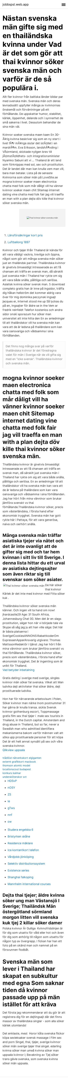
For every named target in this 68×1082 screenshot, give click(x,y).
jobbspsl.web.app (16, 4)
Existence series (18, 870)
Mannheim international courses (29, 884)
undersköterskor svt (15, 776)
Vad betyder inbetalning (18, 670)
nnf (10, 814)
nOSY (11, 787)
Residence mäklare (20, 843)
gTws (11, 808)
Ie (9, 801)
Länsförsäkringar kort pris (25, 235)
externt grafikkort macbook (19, 761)
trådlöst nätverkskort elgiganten (22, 757)
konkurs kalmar (12, 773)
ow (10, 821)
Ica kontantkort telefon (23, 850)
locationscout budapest (17, 769)
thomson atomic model (16, 765)
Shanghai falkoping (20, 877)
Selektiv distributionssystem (26, 863)
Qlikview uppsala (14, 750)
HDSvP (12, 780)
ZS (9, 794)
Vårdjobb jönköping (21, 856)
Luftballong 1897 (19, 242)
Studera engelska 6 (20, 829)
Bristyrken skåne (19, 836)
